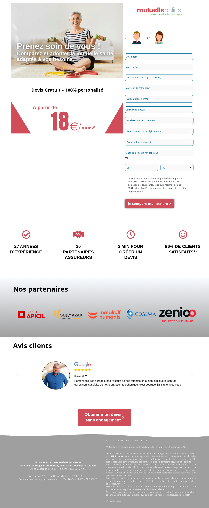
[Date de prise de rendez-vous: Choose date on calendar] (126, 158)
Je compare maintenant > (149, 203)
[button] (16, 314)
